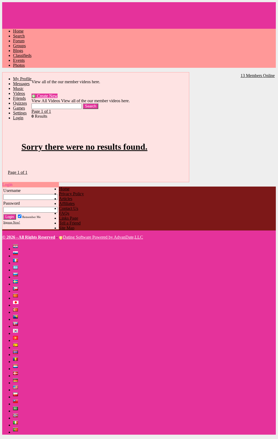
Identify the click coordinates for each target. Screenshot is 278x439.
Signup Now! (11, 222)
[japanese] (17, 305)
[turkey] (16, 312)
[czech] (16, 291)
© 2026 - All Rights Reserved (28, 237)
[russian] (16, 277)
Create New (47, 96)
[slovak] (16, 326)
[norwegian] (16, 418)
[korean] (16, 333)
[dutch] (16, 368)
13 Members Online (258, 75)
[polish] (16, 397)
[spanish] (16, 347)
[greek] (16, 270)
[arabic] (16, 411)
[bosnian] (16, 319)
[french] (16, 263)
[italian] (16, 425)
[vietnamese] (16, 340)
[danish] (16, 375)
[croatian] (16, 248)
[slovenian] (16, 256)
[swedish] (16, 284)
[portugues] (16, 432)
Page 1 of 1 (41, 111)
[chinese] (16, 298)
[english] (16, 389)
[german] (16, 382)
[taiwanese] (16, 404)
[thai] (16, 354)
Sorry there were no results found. (84, 147)
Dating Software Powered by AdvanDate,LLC (103, 237)
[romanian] (16, 361)
